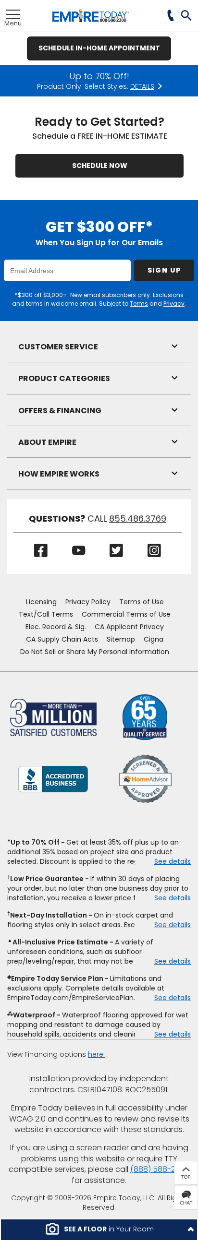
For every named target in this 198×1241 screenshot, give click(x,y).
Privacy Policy (88, 602)
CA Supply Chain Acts (62, 639)
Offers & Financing (59, 410)
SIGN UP (164, 270)
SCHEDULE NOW (99, 165)
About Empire (47, 442)
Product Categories (64, 378)
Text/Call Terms (46, 614)
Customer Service (58, 346)
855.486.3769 (137, 519)
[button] (186, 16)
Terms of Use (141, 602)
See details (172, 861)
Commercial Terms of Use (126, 614)
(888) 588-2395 (159, 1169)
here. (96, 1054)
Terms (139, 303)
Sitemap (121, 639)
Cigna (153, 639)
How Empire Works (58, 473)
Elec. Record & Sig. (55, 627)
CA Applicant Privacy (129, 627)
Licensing (41, 602)
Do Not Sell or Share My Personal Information (94, 651)
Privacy (174, 303)
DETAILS (142, 86)
